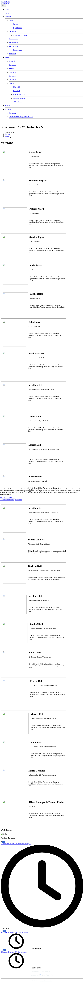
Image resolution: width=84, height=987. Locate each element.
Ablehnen (11, 498)
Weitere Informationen (7, 500)
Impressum (18, 500)
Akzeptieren (4, 498)
